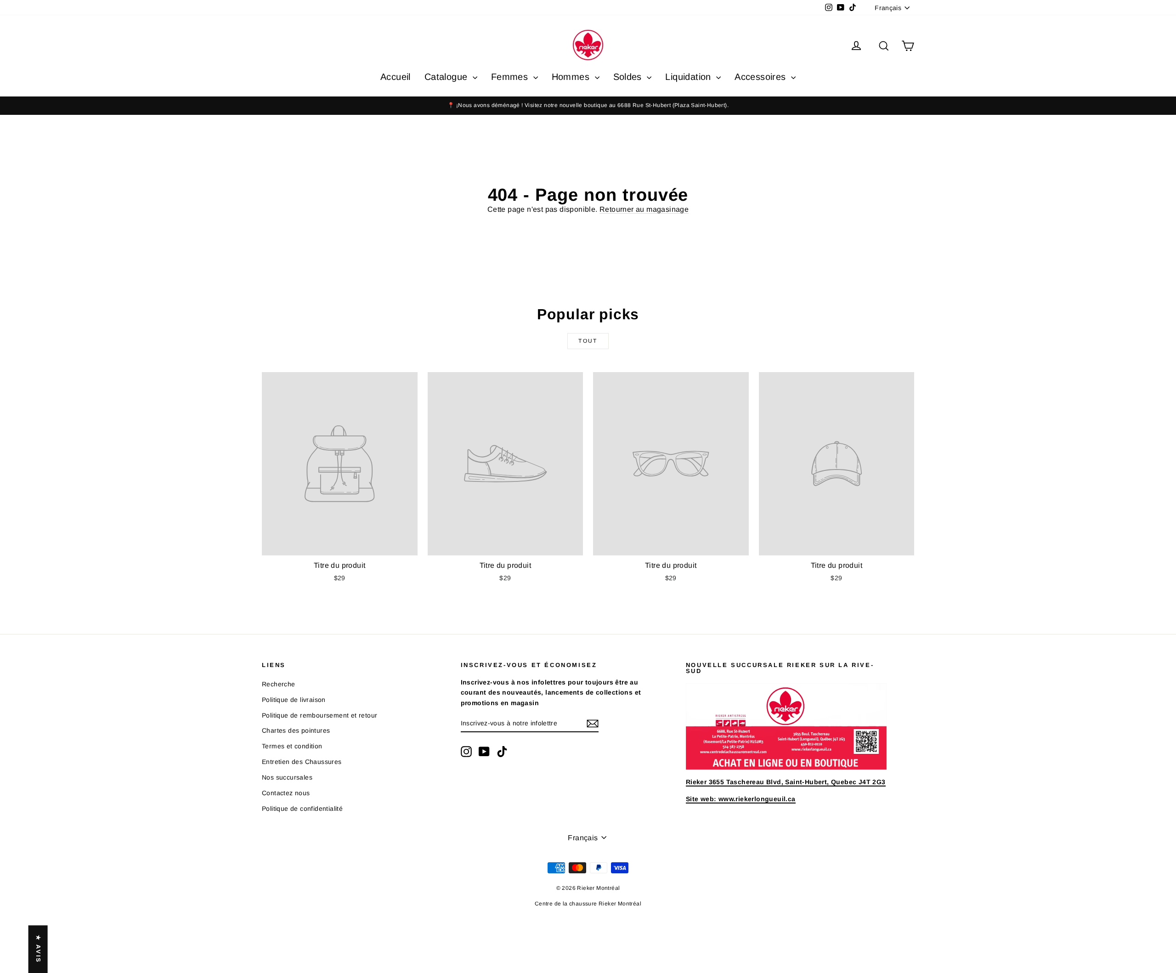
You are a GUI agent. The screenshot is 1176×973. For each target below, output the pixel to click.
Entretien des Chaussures (302, 761)
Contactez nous (286, 793)
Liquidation (689, 77)
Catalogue (447, 77)
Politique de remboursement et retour (319, 715)
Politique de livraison (294, 699)
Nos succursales (287, 777)
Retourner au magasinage (644, 209)
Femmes (511, 77)
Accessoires (762, 77)
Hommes (572, 77)
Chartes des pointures (296, 730)
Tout (588, 341)
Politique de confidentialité (302, 808)
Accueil (395, 77)
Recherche (278, 684)
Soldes (629, 77)
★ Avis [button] (38, 949)
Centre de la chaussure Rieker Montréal (588, 903)
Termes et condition (292, 746)
